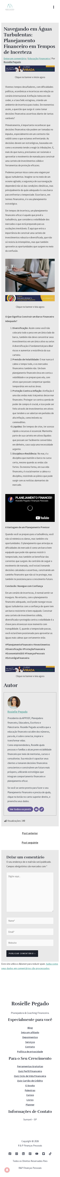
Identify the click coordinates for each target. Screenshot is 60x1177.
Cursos (30, 1095)
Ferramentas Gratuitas (30, 1066)
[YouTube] (36, 1153)
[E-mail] (36, 809)
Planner (30, 1104)
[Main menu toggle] (53, 7)
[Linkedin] (23, 1153)
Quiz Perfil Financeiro (30, 1071)
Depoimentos (30, 1037)
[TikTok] (50, 1153)
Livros (30, 1099)
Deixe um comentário (15, 58)
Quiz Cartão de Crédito (30, 1080)
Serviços (30, 1042)
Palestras (30, 1090)
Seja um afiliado (30, 1032)
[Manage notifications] (7, 1169)
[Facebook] (9, 1153)
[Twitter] (43, 1153)
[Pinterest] (30, 1153)
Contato (30, 1046)
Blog (30, 1027)
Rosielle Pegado (18, 712)
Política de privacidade (30, 1051)
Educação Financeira (39, 58)
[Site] (41, 809)
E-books (30, 1085)
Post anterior (30, 833)
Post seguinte (30, 842)
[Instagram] (16, 1153)
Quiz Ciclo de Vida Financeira (30, 1076)
